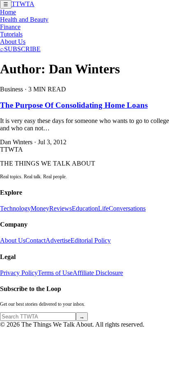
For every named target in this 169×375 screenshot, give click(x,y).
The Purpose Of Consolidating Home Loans (74, 105)
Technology (15, 208)
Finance (10, 26)
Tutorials (11, 34)
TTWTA (22, 3)
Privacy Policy (19, 272)
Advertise (58, 240)
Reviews (60, 208)
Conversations (127, 208)
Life (103, 208)
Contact (35, 240)
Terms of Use (55, 272)
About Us (12, 41)
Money (40, 208)
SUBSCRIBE (22, 48)
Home (8, 12)
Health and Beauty (24, 19)
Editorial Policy (91, 240)
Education (85, 208)
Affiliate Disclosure (98, 272)
